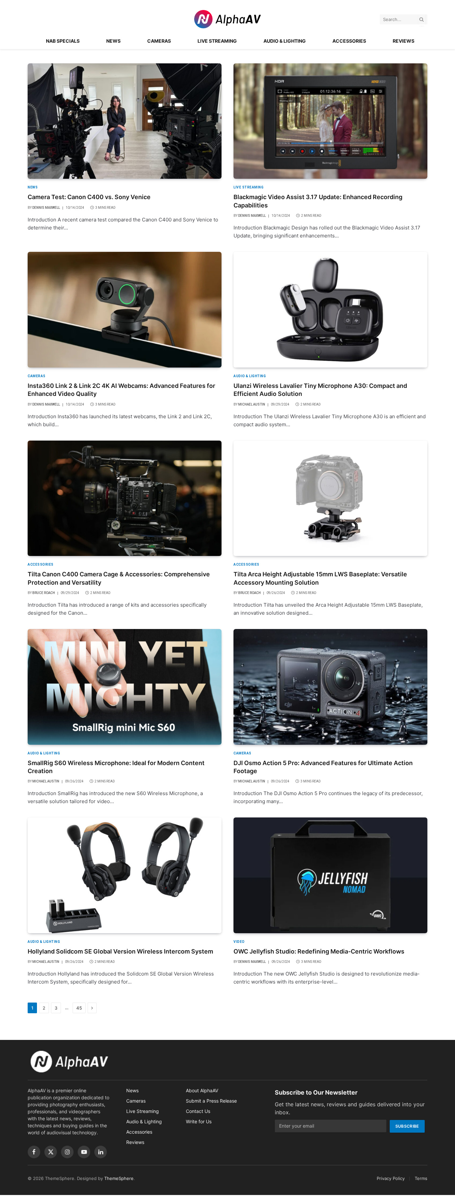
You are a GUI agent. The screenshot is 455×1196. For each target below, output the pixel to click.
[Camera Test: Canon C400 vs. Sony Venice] (125, 121)
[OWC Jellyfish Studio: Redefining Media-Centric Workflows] (330, 875)
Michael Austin (251, 404)
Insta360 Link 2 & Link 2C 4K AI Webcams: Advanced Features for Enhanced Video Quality (121, 389)
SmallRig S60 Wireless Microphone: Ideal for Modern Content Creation (116, 766)
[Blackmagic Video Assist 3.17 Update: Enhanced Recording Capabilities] (330, 121)
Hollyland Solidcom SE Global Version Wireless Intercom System (120, 951)
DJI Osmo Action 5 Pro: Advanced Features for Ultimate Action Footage (323, 766)
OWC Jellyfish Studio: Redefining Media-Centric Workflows (318, 951)
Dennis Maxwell (46, 207)
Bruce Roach (43, 593)
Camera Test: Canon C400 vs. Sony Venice (89, 196)
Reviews (403, 41)
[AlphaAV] (227, 19)
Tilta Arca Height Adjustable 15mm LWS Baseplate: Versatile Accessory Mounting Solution (320, 578)
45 (79, 1008)
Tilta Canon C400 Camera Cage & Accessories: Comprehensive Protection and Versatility (119, 578)
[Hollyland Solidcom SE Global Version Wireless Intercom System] (125, 875)
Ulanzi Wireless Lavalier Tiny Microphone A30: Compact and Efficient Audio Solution (320, 389)
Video (239, 942)
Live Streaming (217, 41)
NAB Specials (63, 41)
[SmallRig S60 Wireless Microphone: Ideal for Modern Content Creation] (125, 686)
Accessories (349, 41)
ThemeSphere (119, 1178)
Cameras (159, 41)
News (113, 41)
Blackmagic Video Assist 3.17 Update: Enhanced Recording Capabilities (317, 200)
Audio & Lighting (284, 41)
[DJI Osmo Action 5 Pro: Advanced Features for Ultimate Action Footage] (330, 686)
